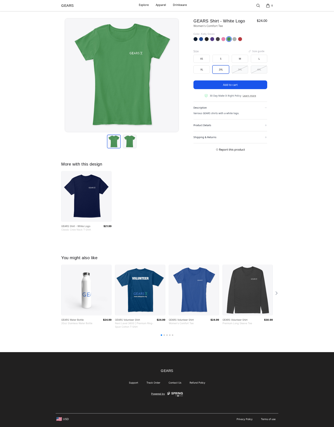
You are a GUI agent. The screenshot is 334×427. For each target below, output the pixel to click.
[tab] (113, 141)
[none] (256, 51)
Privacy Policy (245, 419)
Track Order (153, 382)
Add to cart (230, 85)
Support (133, 382)
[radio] (201, 59)
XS (201, 58)
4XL (259, 69)
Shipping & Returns (204, 137)
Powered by (158, 393)
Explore (144, 5)
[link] (86, 196)
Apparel (161, 5)
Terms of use (268, 419)
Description (200, 107)
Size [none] (196, 51)
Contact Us (175, 382)
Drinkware (180, 5)
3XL (240, 69)
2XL (221, 69)
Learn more (249, 95)
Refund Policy (197, 382)
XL (201, 69)
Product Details (202, 125)
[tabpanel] (122, 75)
